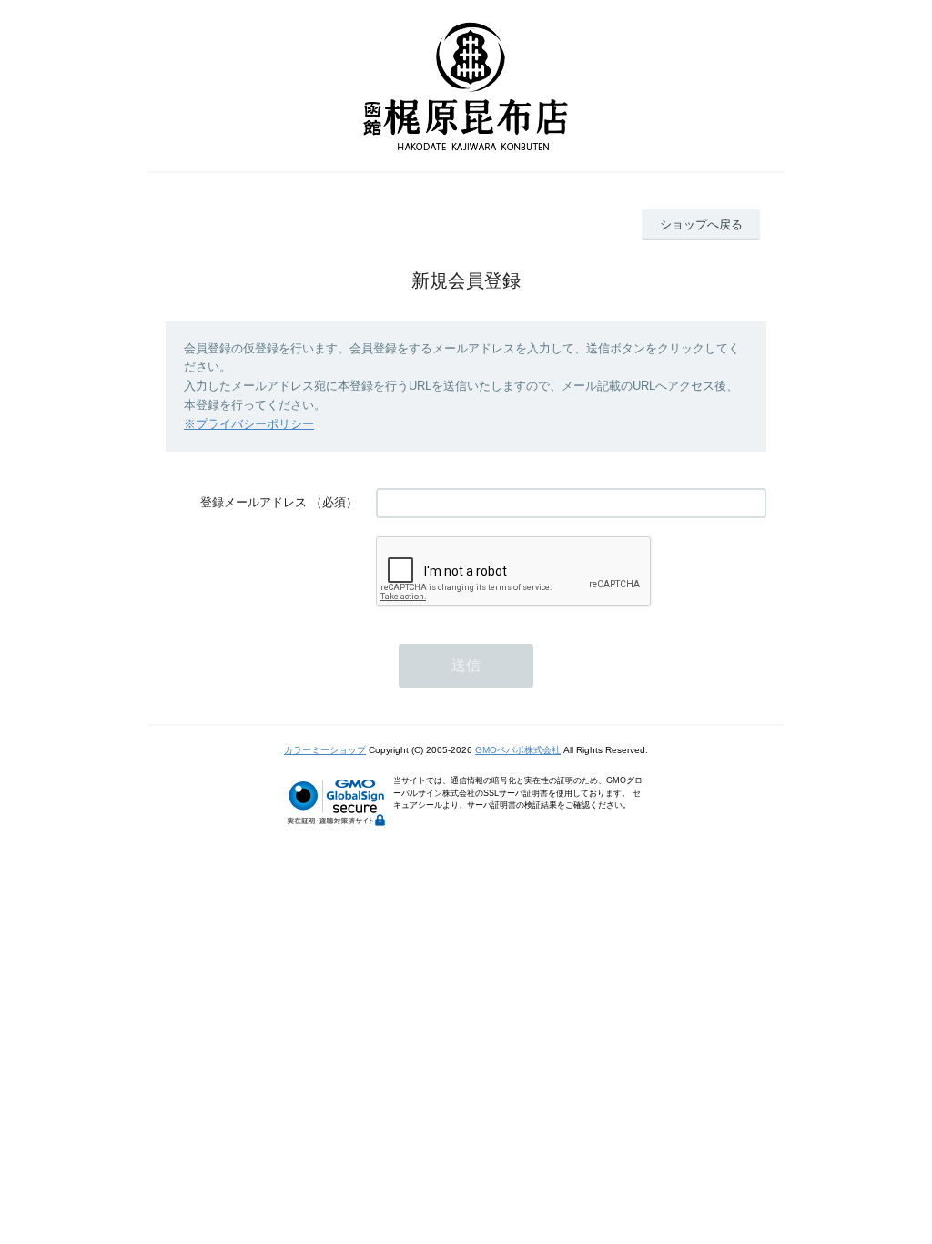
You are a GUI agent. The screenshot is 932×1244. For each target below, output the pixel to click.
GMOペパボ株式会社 (518, 750)
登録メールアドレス (253, 502)
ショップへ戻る (701, 224)
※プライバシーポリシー (249, 424)
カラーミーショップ (325, 750)
